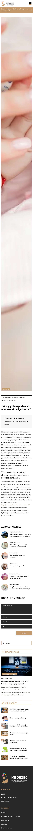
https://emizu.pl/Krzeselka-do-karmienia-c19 (15, 505)
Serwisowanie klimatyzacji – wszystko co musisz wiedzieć (19, 725)
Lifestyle (6, 389)
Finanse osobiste (6, 828)
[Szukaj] (3, 643)
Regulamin (5, 801)
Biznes (3, 812)
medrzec (9, 418)
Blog (3, 794)
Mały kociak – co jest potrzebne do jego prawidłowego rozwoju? (20, 587)
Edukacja (4, 824)
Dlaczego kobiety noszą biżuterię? (17, 556)
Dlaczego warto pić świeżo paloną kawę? (18, 741)
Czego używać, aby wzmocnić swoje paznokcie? (19, 577)
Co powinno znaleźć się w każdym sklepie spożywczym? (19, 757)
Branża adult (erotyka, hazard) (10, 816)
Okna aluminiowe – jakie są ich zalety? (19, 733)
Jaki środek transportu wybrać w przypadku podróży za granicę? (20, 535)
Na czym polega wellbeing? (18, 718)
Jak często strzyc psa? (17, 566)
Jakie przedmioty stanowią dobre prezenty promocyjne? (18, 749)
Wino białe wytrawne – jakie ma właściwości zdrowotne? (20, 545)
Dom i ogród (5, 820)
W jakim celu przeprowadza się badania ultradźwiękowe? (19, 710)
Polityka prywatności (9, 797)
